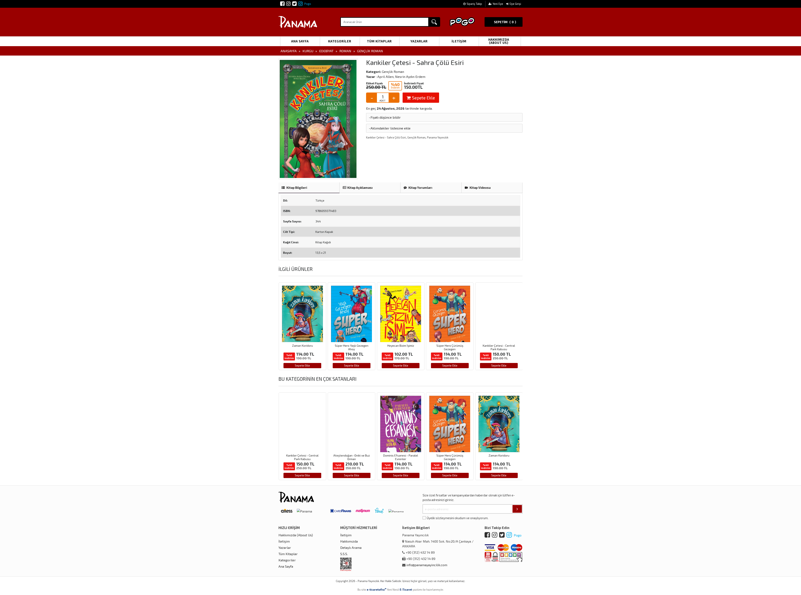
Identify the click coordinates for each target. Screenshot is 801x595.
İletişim (459, 41)
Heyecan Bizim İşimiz (353, 345)
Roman (345, 51)
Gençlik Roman (370, 51)
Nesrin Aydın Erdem (410, 77)
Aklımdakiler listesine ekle (389, 128)
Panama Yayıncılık (437, 137)
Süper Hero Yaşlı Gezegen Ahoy (304, 347)
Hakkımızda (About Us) (498, 41)
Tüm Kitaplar (379, 41)
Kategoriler (339, 41)
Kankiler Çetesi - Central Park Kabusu (451, 347)
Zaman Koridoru (455, 455)
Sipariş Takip (474, 3)
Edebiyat (326, 51)
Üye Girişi (515, 3)
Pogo (307, 3)
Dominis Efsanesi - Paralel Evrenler (357, 457)
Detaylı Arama (350, 547)
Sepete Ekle (423, 97)
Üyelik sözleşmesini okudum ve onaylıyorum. (457, 518)
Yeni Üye (498, 3)
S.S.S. (344, 554)
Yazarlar (419, 41)
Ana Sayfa (300, 41)
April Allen (385, 77)
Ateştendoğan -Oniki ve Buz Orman (500, 347)
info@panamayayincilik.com (426, 565)
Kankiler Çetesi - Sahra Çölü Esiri (386, 137)
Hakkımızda (349, 541)
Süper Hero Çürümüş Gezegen (402, 347)
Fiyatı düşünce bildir (384, 117)
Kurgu (307, 51)
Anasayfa (289, 51)
